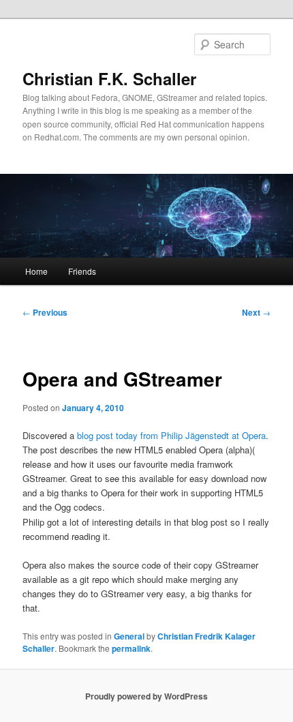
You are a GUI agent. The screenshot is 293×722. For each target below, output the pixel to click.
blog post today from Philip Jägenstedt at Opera (171, 435)
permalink (131, 648)
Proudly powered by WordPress (146, 696)
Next (256, 312)
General (129, 636)
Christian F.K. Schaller (109, 78)
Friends (82, 271)
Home (36, 271)
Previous (44, 312)
